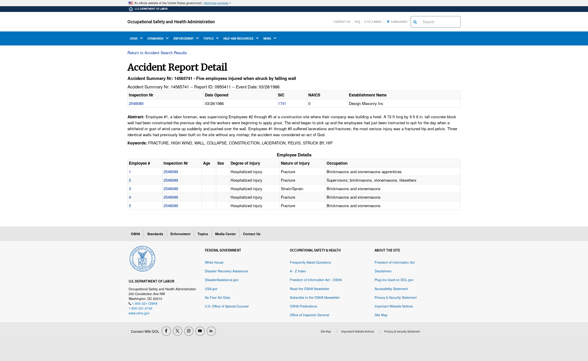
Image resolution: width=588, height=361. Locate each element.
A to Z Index (373, 22)
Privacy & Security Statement (396, 297)
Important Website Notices (394, 306)
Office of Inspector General (309, 315)
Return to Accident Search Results (157, 52)
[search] (415, 21)
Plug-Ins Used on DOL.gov (394, 279)
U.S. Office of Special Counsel (227, 306)
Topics (203, 233)
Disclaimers (383, 271)
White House (214, 262)
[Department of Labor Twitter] (177, 331)
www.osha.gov (139, 313)
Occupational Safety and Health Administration (171, 21)
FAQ (357, 22)
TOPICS (209, 38)
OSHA (134, 38)
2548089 (136, 103)
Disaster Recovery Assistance (226, 271)
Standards (155, 233)
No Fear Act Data (217, 297)
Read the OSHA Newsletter (309, 288)
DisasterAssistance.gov (222, 279)
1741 (282, 103)
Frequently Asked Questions (310, 262)
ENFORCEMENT (184, 38)
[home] (142, 258)
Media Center (225, 233)
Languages (398, 22)
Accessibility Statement (391, 288)
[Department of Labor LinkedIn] (211, 331)
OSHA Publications (303, 306)
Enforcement (180, 233)
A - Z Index (298, 271)
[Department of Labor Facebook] (166, 331)
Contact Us (342, 22)
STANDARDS (155, 38)
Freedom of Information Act (395, 262)
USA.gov (211, 288)
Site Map (381, 315)
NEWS (267, 38)
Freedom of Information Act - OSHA (316, 279)
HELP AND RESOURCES (238, 38)
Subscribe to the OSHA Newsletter (315, 297)
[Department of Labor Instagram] (189, 331)
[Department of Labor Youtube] (200, 331)
